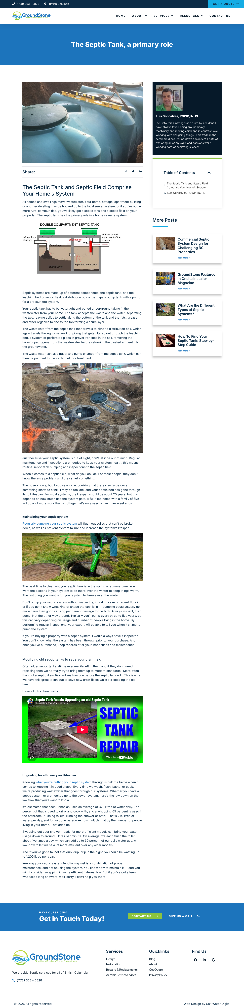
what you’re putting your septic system (63, 782)
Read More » (184, 257)
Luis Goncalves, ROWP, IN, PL (186, 192)
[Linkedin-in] (204, 960)
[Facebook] (195, 960)
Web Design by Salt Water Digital (207, 1004)
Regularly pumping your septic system (49, 523)
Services (162, 15)
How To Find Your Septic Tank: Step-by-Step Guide (196, 340)
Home (120, 15)
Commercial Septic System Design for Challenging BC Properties (193, 245)
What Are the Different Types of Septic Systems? (196, 309)
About (137, 15)
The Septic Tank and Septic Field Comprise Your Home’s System (187, 185)
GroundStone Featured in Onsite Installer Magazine (196, 278)
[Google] (213, 960)
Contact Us (219, 15)
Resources (189, 15)
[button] (209, 172)
